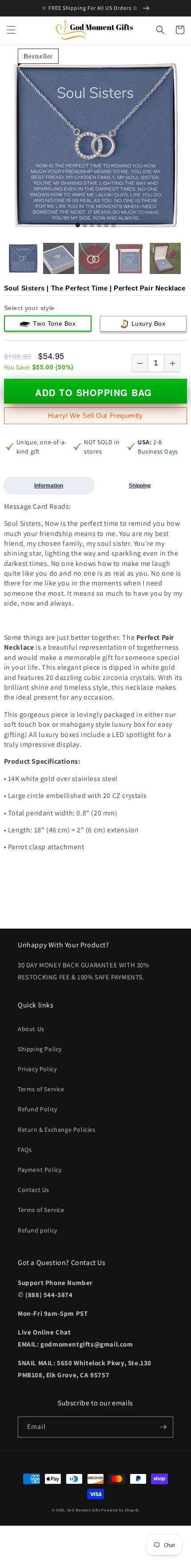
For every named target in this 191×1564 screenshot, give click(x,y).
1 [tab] (77, 225)
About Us (31, 1029)
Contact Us (33, 1190)
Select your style (29, 307)
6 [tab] (113, 225)
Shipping (140, 486)
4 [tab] (99, 225)
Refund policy (37, 1230)
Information (48, 486)
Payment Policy (39, 1170)
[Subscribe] (163, 1427)
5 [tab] (106, 225)
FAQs (25, 1150)
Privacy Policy (37, 1069)
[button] (11, 30)
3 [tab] (92, 225)
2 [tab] (84, 225)
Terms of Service (41, 1089)
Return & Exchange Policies (57, 1130)
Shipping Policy (40, 1049)
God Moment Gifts (83, 1509)
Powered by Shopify (120, 1509)
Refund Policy (37, 1109)
